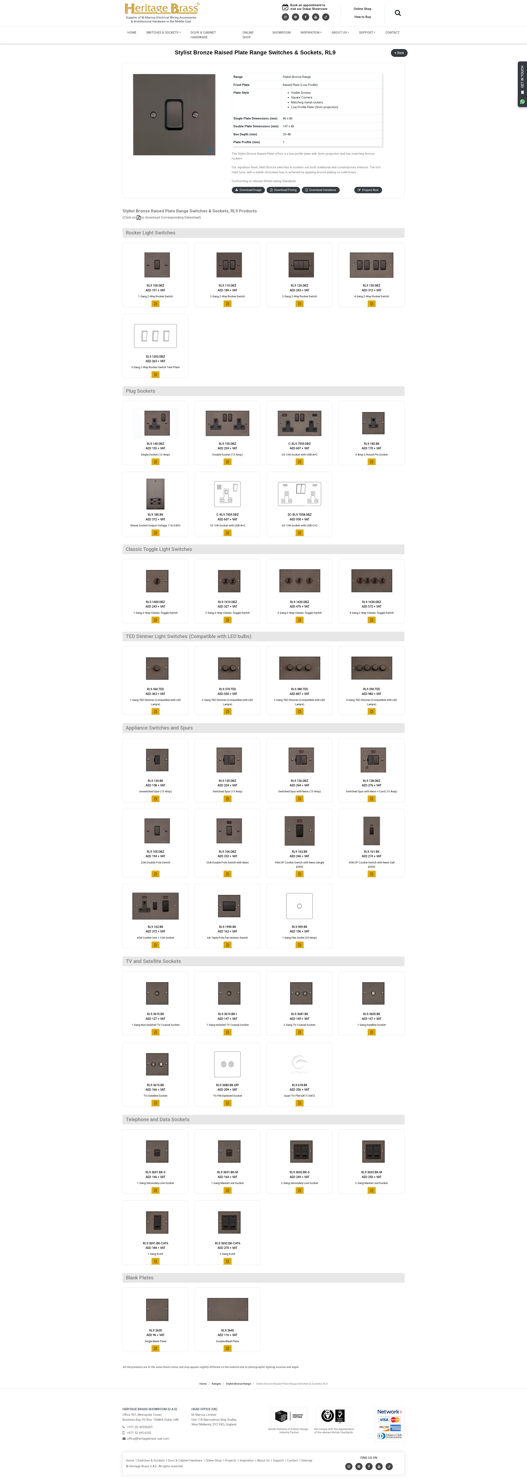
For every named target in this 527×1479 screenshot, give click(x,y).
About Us (339, 32)
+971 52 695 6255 (139, 1433)
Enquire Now (370, 190)
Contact (392, 32)
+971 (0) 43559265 (139, 1427)
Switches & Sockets (162, 32)
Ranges (216, 1383)
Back (400, 53)
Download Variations (322, 190)
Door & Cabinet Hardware (203, 35)
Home (131, 32)
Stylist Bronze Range (238, 1383)
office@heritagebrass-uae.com (148, 1438)
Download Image (250, 190)
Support (366, 32)
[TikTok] (325, 17)
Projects (230, 1460)
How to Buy (362, 17)
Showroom (281, 32)
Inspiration (310, 32)
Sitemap (306, 1460)
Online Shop (362, 9)
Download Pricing (285, 190)
